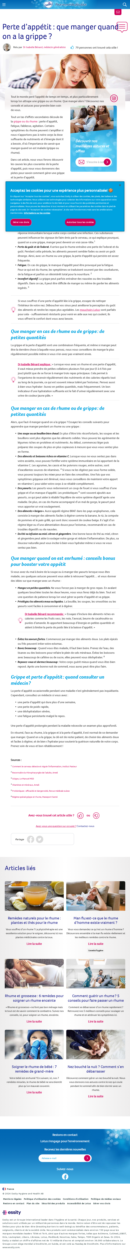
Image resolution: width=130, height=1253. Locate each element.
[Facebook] (30, 839)
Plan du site (33, 1203)
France (10, 1189)
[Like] (80, 815)
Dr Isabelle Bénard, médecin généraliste (44, 47)
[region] (65, 206)
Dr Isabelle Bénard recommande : (44, 614)
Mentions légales (12, 1199)
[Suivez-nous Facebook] (65, 1176)
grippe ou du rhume (25, 121)
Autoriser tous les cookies (80, 222)
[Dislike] (96, 815)
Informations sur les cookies (37, 213)
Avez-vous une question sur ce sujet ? (56, 826)
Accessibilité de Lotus (79, 1203)
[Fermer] (120, 185)
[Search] (124, 4)
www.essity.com (11, 1247)
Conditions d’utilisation (76, 1199)
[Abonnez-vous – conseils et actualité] (117, 12)
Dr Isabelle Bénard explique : (34, 364)
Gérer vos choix (101, 1203)
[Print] (114, 98)
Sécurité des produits (53, 1203)
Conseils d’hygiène (95, 950)
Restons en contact (65, 1135)
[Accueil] (48, 5)
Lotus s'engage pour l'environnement (65, 1141)
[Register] (87, 1158)
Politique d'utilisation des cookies (42, 1199)
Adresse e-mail (49, 1158)
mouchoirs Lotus (90, 310)
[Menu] (4, 4)
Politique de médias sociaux (106, 1199)
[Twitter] (39, 839)
